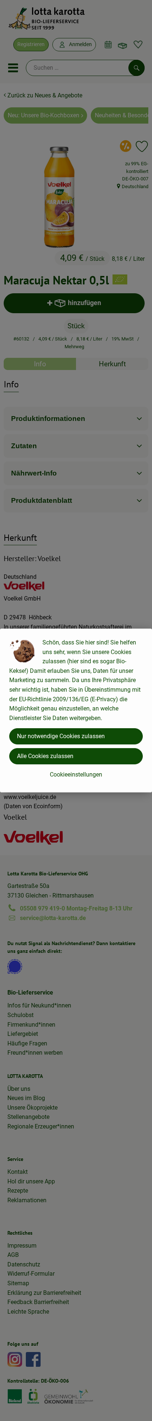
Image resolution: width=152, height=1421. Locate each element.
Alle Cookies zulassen (45, 756)
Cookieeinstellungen (76, 774)
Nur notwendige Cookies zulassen (61, 736)
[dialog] (76, 710)
